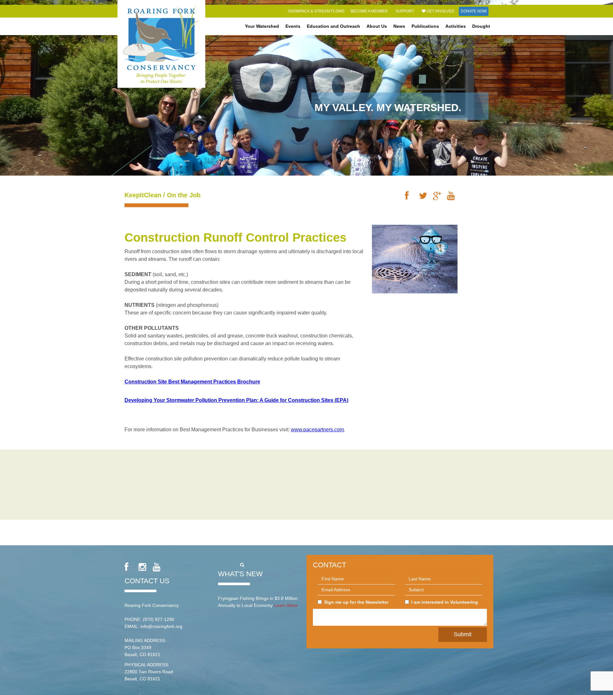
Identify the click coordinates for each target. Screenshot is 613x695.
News (399, 26)
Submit (463, 634)
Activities (455, 26)
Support (405, 11)
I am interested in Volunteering (444, 602)
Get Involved (440, 11)
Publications (425, 26)
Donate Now (474, 11)
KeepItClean (143, 195)
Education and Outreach (333, 26)
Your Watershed (262, 26)
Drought (481, 26)
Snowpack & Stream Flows (316, 11)
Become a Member (369, 11)
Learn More (286, 605)
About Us (377, 26)
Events (292, 26)
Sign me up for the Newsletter (356, 602)
